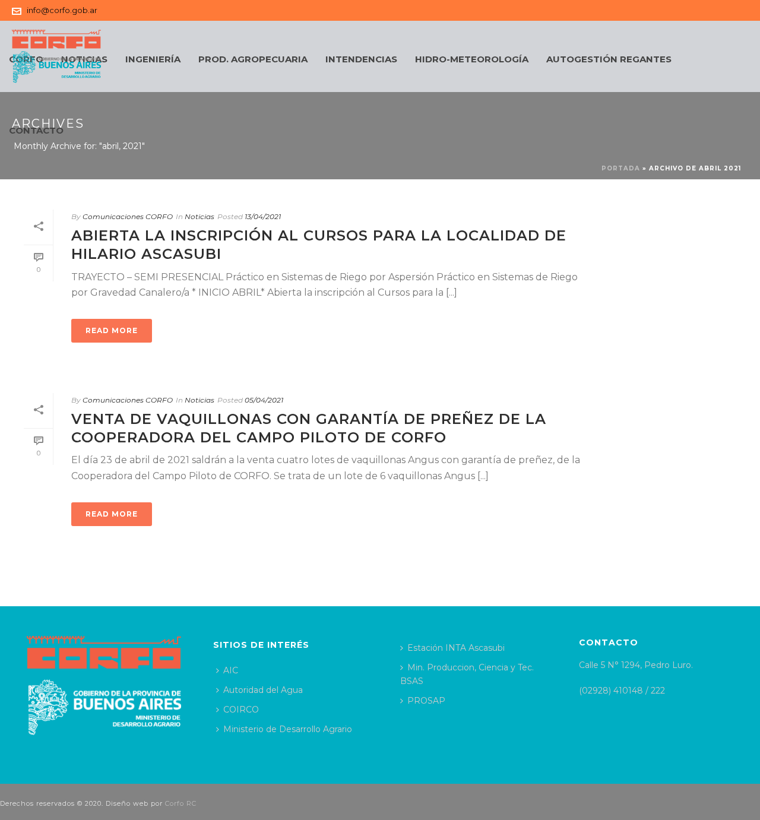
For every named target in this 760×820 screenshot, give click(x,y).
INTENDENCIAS (361, 59)
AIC (230, 670)
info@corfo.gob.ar (62, 10)
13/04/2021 (263, 216)
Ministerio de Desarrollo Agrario (287, 729)
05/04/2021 (264, 399)
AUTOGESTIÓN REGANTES (609, 59)
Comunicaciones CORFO (128, 216)
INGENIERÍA (152, 59)
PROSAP (426, 700)
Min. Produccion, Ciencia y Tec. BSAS (467, 674)
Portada (620, 168)
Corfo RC (181, 803)
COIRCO (241, 709)
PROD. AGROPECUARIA (253, 59)
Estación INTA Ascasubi (456, 647)
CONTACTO (36, 130)
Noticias (199, 216)
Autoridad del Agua (263, 690)
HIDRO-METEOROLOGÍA (471, 59)
